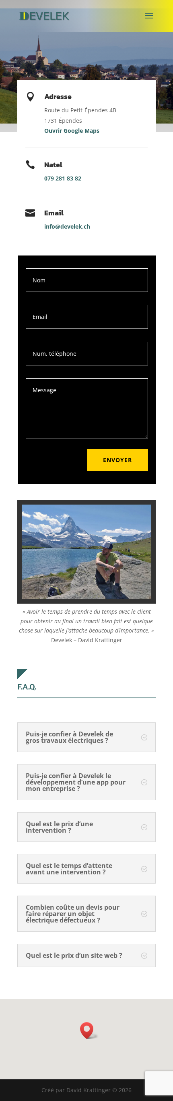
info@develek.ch (67, 226)
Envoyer (117, 460)
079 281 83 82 (62, 178)
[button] (89, 1030)
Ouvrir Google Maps (71, 130)
